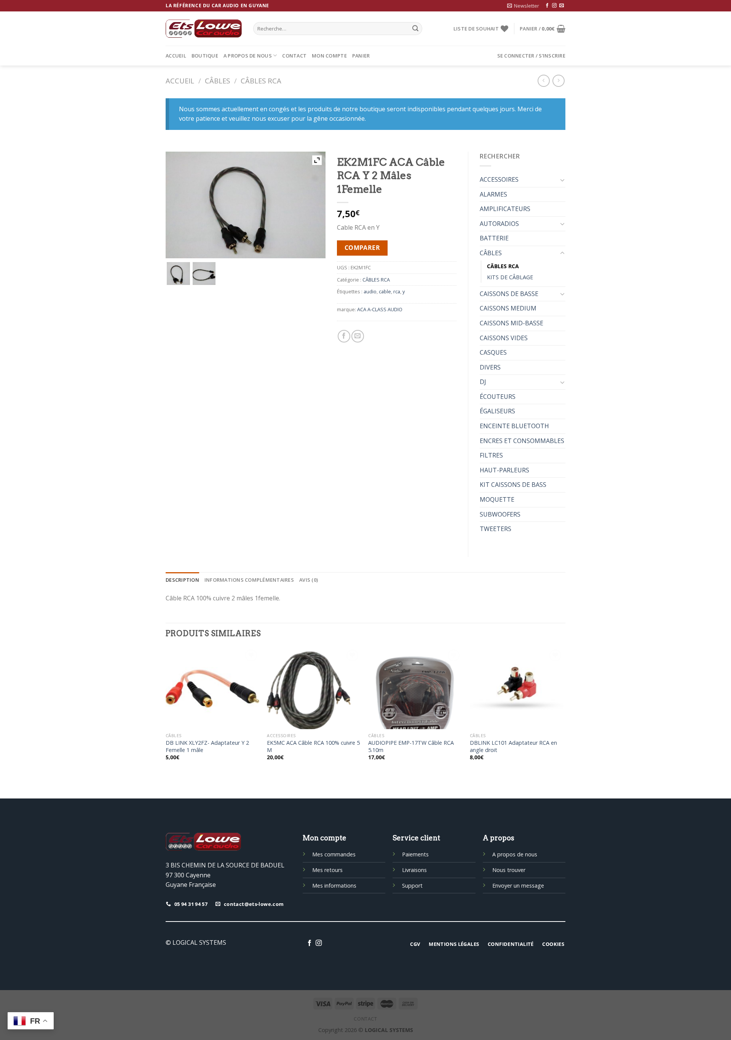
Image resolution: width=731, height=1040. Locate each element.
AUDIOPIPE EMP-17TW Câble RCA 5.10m (411, 746)
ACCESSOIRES (499, 179)
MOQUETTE (497, 499)
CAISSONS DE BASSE (509, 294)
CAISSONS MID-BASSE (511, 323)
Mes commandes (334, 854)
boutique (205, 55)
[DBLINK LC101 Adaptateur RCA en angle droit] (517, 688)
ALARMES (493, 194)
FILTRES (491, 455)
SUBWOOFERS (500, 514)
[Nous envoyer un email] (561, 5)
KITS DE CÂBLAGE (510, 277)
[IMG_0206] (204, 273)
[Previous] (166, 711)
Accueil (176, 55)
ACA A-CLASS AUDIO (379, 309)
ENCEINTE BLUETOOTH (514, 426)
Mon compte (329, 55)
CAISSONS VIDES (504, 338)
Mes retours (327, 870)
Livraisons (414, 870)
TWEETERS (495, 529)
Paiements (415, 854)
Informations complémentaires (249, 579)
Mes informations (334, 885)
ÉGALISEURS (497, 411)
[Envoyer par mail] (357, 336)
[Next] (563, 711)
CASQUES (493, 352)
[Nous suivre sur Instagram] (554, 5)
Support (412, 885)
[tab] (182, 579)
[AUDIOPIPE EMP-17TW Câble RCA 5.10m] (415, 688)
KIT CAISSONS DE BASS (513, 484)
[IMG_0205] (178, 273)
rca (396, 291)
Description (182, 579)
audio (370, 291)
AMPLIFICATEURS (505, 209)
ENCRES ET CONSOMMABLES (522, 441)
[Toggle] (562, 179)
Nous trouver (508, 870)
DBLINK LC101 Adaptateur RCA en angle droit (513, 746)
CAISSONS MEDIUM (508, 308)
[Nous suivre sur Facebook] (547, 5)
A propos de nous (247, 55)
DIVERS (490, 367)
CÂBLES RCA (261, 80)
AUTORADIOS (499, 223)
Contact (294, 55)
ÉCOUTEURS (498, 396)
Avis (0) (308, 579)
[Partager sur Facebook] (344, 336)
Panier (361, 55)
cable (385, 291)
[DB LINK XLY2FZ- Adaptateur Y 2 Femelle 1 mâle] (213, 688)
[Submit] (415, 28)
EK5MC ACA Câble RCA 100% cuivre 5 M (313, 746)
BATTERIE (494, 238)
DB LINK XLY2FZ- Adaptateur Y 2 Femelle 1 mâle (207, 746)
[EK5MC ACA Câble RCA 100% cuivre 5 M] (314, 688)
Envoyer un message (518, 885)
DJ (483, 382)
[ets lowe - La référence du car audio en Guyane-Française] (204, 28)
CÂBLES (217, 80)
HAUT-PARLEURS (504, 470)
